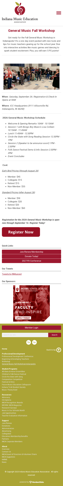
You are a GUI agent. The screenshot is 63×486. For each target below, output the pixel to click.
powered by (24, 482)
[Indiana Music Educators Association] (20, 23)
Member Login (31, 328)
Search (54, 335)
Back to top (51, 350)
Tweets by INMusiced (12, 274)
